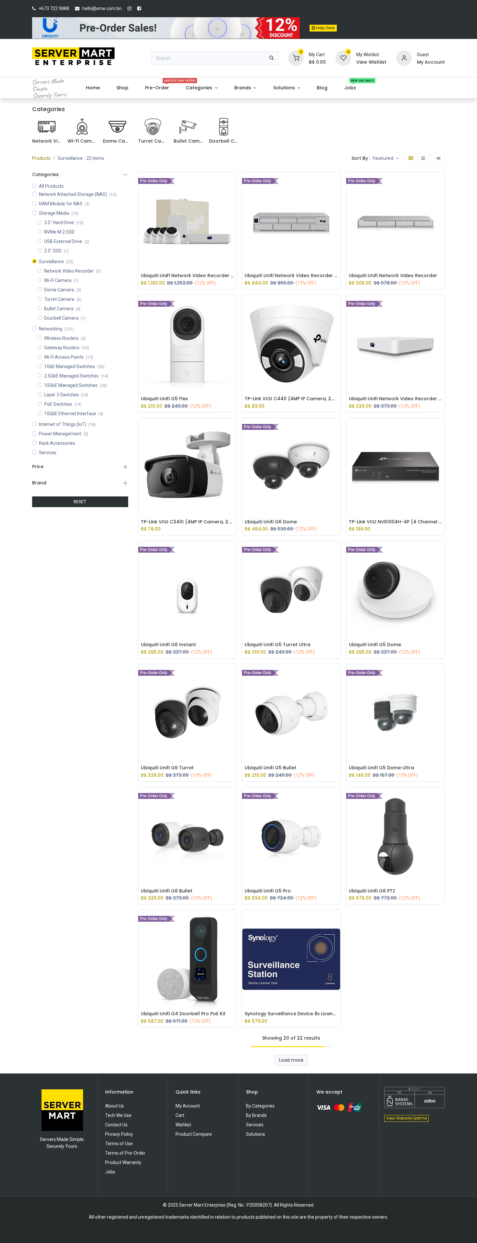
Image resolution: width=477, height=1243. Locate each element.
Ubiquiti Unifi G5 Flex (164, 399)
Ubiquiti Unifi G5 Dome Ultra (381, 768)
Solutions (255, 1134)
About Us (114, 1105)
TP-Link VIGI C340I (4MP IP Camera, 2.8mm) (187, 522)
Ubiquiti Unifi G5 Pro (268, 891)
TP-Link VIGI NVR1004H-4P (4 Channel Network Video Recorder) (395, 522)
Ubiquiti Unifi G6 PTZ (372, 891)
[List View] (423, 158)
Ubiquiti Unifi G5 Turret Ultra (278, 644)
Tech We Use (118, 1115)
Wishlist (183, 1124)
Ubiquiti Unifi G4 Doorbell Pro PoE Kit (183, 1014)
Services (254, 1124)
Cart (180, 1115)
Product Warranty (123, 1162)
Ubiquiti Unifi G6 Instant (168, 644)
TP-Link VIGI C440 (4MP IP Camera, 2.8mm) (291, 399)
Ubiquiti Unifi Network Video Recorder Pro (291, 275)
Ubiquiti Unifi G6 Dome (271, 522)
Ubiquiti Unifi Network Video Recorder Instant (395, 399)
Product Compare (194, 1134)
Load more (291, 1060)
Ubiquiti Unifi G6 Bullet (166, 891)
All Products (51, 186)
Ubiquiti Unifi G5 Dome (375, 644)
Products (41, 158)
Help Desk (325, 28)
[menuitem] (93, 87)
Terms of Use (119, 1143)
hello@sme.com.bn (102, 8)
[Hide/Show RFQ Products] (438, 158)
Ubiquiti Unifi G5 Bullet (270, 768)
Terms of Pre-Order (125, 1153)
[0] (296, 57)
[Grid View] (410, 158)
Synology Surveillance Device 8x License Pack (291, 1014)
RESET (80, 501)
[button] (386, 158)
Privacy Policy (119, 1134)
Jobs (110, 1171)
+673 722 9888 (54, 8)
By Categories (260, 1105)
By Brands (256, 1115)
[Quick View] (232, 181)
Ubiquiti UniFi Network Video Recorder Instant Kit (187, 275)
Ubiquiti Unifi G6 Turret (167, 768)
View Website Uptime (406, 1118)
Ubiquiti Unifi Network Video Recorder (393, 275)
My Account (188, 1105)
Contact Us (116, 1124)
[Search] (271, 58)
